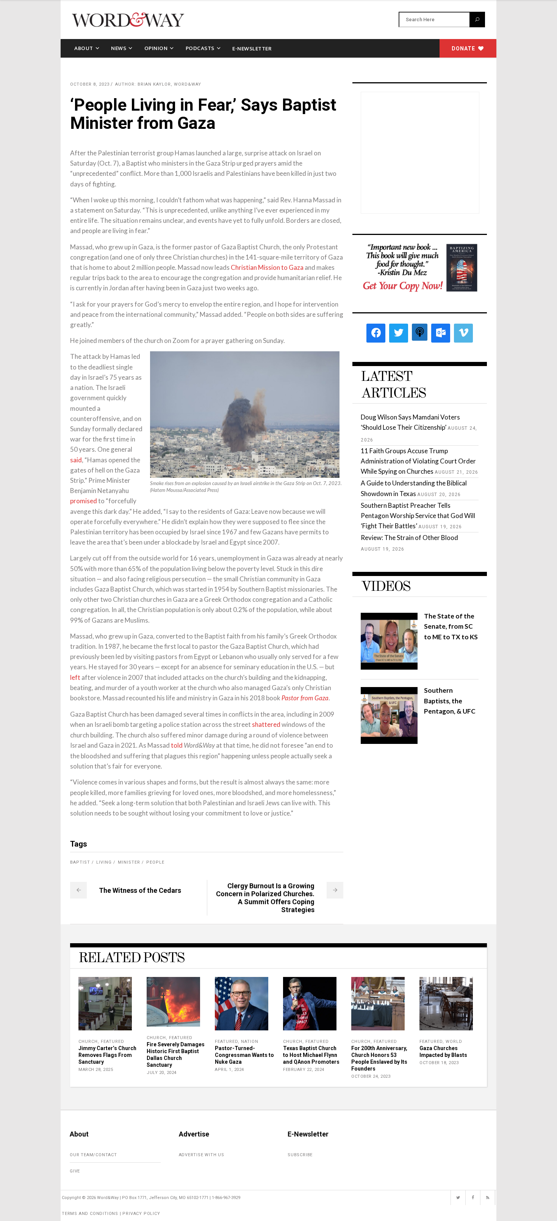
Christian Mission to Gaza (267, 267)
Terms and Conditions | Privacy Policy (111, 1213)
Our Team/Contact (93, 1154)
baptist (80, 862)
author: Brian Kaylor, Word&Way (158, 84)
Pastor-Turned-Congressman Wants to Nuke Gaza (244, 1055)
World (454, 1041)
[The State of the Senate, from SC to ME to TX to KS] (389, 667)
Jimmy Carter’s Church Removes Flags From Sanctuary (107, 1055)
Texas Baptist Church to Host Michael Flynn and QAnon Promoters (311, 1055)
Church (88, 1041)
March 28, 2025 (95, 1069)
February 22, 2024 (303, 1069)
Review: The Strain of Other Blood (409, 538)
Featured (112, 1041)
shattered (266, 724)
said (76, 460)
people (155, 862)
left (75, 677)
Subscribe (300, 1154)
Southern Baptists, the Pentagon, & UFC (450, 700)
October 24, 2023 (370, 1076)
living (104, 862)
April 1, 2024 (229, 1069)
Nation (249, 1041)
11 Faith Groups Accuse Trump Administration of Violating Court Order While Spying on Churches (418, 461)
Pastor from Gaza (305, 698)
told (177, 745)
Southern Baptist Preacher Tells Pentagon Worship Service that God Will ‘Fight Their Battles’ (418, 515)
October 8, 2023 (90, 84)
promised (83, 501)
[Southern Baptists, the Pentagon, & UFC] (389, 741)
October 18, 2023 (438, 1062)
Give (75, 1171)
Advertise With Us (202, 1154)
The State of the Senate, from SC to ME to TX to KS (451, 626)
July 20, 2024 (162, 1072)
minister (129, 862)
